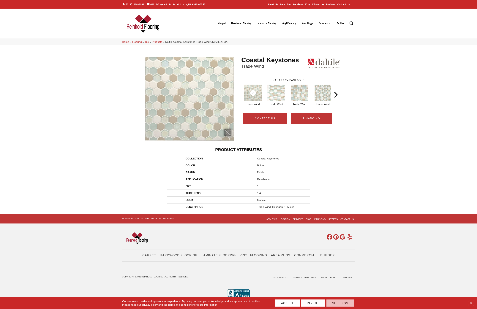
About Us (273, 4)
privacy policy (150, 304)
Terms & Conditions (304, 277)
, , (148, 219)
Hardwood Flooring (241, 23)
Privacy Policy (329, 277)
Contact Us (343, 4)
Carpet (222, 23)
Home (125, 42)
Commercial (324, 23)
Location (285, 4)
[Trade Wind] (253, 93)
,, (177, 4)
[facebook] (328, 237)
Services (298, 4)
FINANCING (311, 118)
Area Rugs (307, 23)
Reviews (330, 4)
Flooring (137, 42)
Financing (318, 4)
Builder (340, 23)
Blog (307, 4)
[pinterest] (335, 237)
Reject (313, 303)
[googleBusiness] (341, 237)
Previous (239, 89)
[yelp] (348, 237)
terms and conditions (180, 304)
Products (157, 42)
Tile (147, 42)
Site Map (347, 277)
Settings (340, 303)
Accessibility (280, 277)
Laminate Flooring (266, 23)
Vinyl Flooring (289, 23)
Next (336, 89)
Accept (287, 303)
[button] (351, 23)
